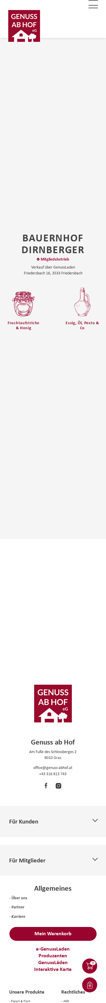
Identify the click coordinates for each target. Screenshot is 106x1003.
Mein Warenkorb (53, 933)
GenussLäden (53, 962)
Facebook (46, 786)
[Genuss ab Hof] (24, 26)
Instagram (54, 786)
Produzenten (53, 955)
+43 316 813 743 (53, 773)
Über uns (19, 897)
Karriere (18, 916)
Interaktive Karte (53, 969)
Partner (17, 907)
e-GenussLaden (53, 948)
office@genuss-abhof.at (52, 767)
